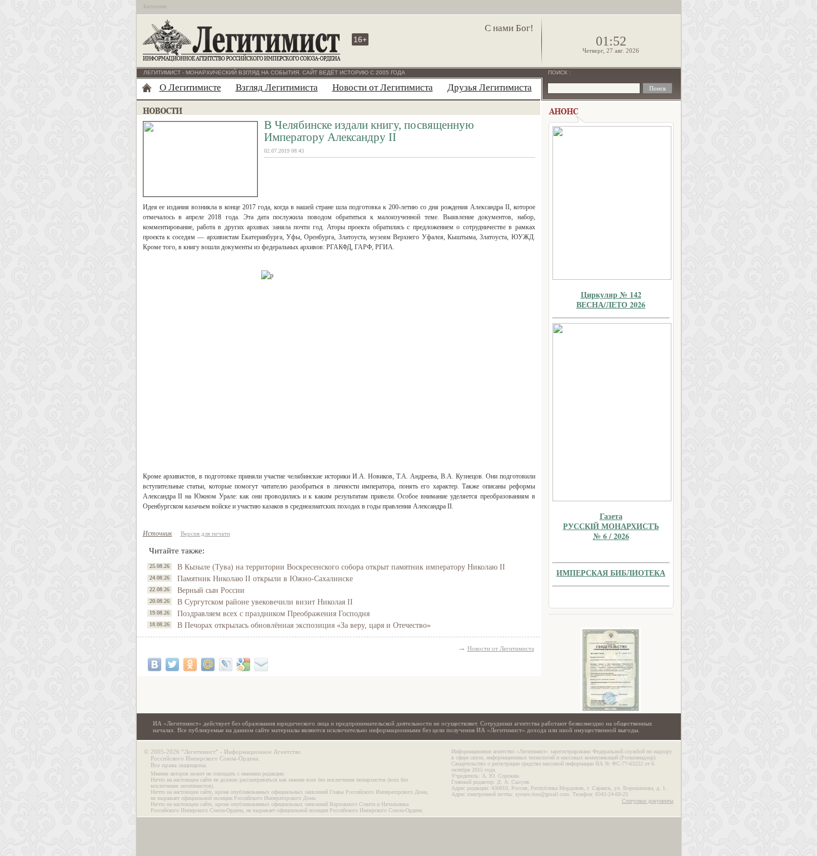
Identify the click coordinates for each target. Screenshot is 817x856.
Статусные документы (648, 801)
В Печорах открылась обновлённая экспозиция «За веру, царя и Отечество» (304, 625)
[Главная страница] (147, 87)
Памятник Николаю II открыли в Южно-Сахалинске (265, 579)
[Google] (243, 664)
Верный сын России (211, 590)
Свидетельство (610, 670)
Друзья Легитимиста (489, 87)
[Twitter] (172, 664)
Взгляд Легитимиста (277, 87)
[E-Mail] (261, 664)
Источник (157, 533)
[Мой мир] (208, 664)
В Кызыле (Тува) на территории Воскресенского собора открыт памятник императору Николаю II (341, 567)
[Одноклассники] (190, 664)
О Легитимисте (190, 87)
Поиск (558, 72)
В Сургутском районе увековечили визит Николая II (265, 602)
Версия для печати (205, 533)
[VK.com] (154, 664)
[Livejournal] (225, 664)
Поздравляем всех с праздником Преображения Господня (273, 614)
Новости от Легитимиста (382, 87)
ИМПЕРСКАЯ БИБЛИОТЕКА (610, 572)
